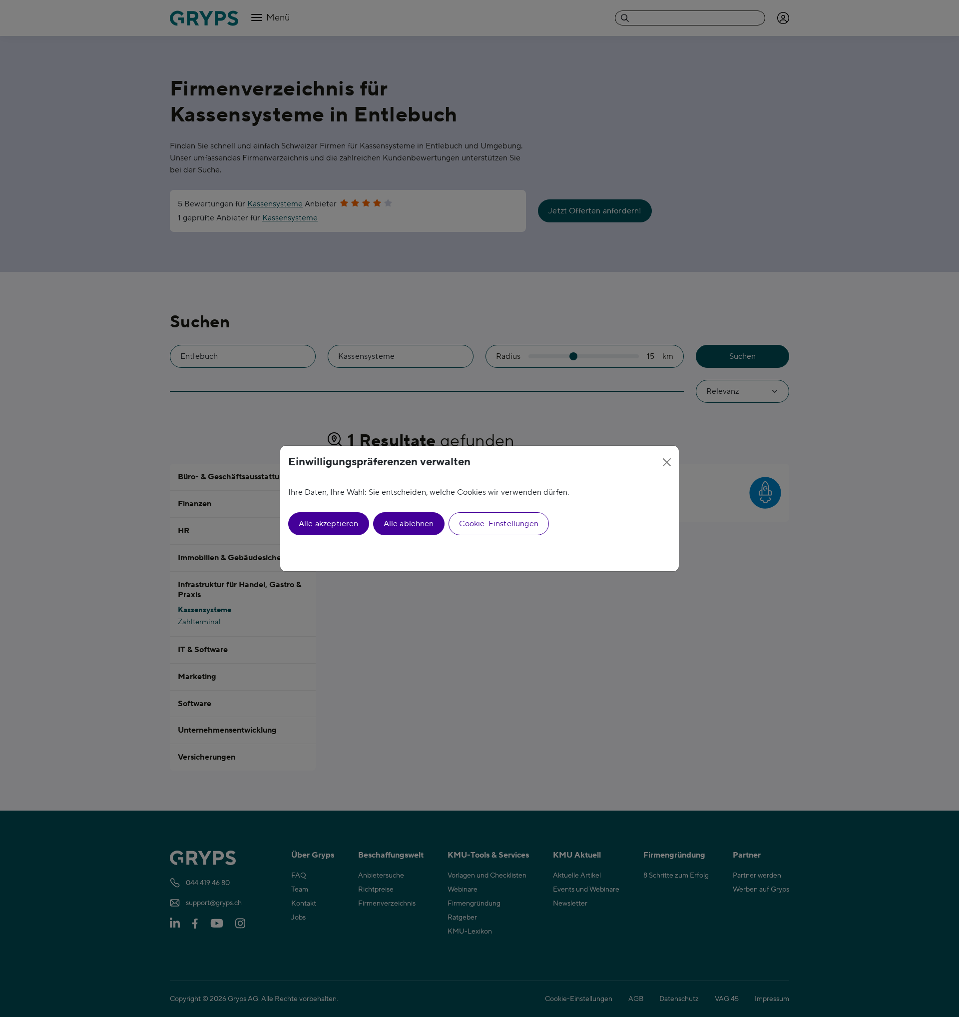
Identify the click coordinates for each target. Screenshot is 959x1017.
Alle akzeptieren (329, 524)
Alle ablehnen (409, 524)
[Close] (667, 462)
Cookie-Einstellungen (498, 524)
